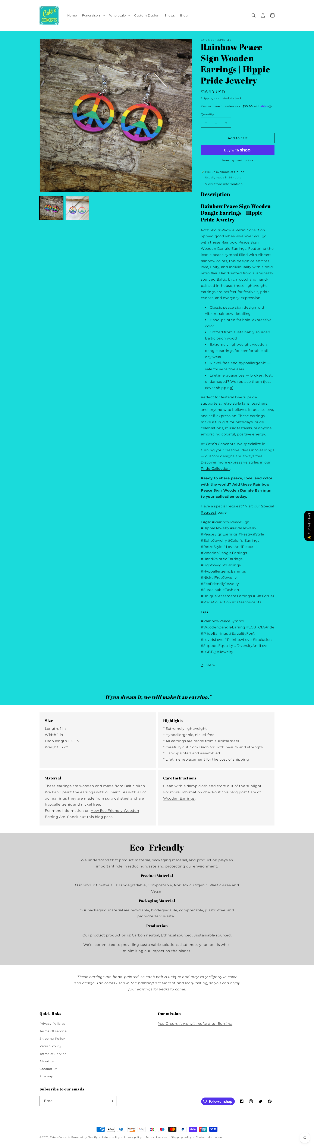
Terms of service (156, 1137)
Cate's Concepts (60, 1137)
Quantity (207, 114)
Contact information (209, 1137)
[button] (93, 15)
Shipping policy (181, 1137)
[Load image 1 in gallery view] (51, 208)
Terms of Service (53, 1054)
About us (47, 1061)
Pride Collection (215, 469)
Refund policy (111, 1137)
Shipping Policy (52, 1039)
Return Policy (51, 1046)
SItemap (46, 1076)
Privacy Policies (52, 1024)
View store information (223, 184)
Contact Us (48, 1069)
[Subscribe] (111, 1101)
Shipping (207, 98)
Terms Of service (53, 1031)
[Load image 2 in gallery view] (77, 208)
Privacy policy (133, 1137)
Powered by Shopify (84, 1137)
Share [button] (210, 665)
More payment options (238, 160)
